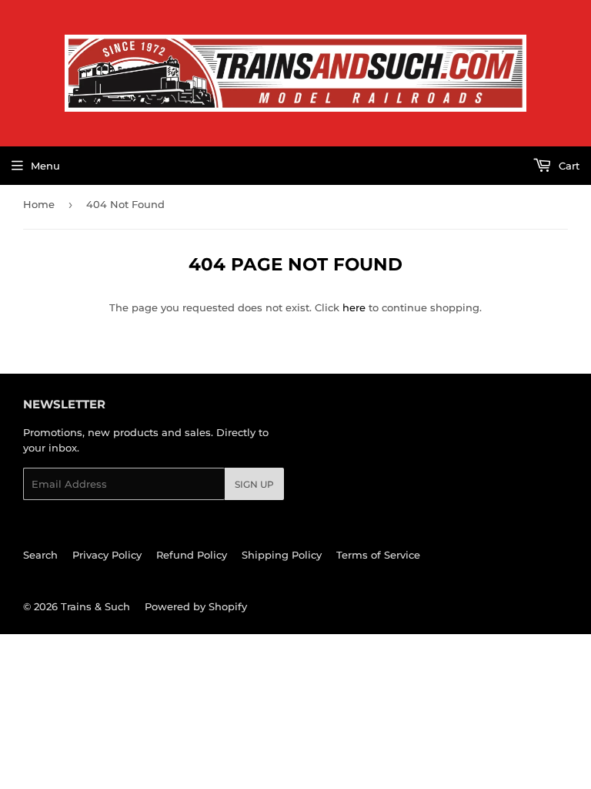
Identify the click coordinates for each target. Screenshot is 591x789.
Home (39, 204)
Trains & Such (95, 606)
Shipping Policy (282, 555)
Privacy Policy (107, 555)
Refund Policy (191, 555)
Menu (45, 165)
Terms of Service (378, 555)
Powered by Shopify (196, 606)
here (354, 307)
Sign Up (254, 484)
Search (40, 555)
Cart (567, 165)
